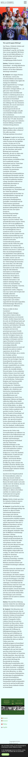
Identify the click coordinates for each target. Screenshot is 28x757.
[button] (25, 2)
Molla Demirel (7, 2)
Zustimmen (5, 754)
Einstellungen (8, 750)
